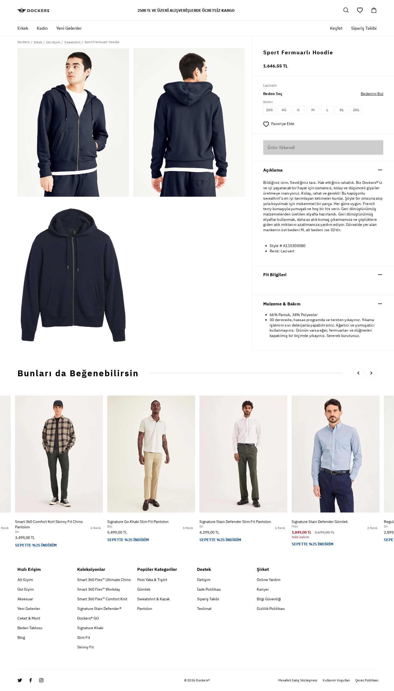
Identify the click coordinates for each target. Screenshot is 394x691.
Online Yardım (268, 579)
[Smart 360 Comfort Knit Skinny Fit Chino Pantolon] (59, 454)
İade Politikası (209, 589)
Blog (21, 637)
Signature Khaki (90, 627)
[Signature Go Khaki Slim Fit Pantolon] (151, 454)
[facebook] (30, 680)
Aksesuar (25, 599)
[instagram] (41, 680)
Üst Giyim (25, 589)
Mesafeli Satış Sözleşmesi (297, 680)
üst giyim (53, 42)
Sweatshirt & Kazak (153, 599)
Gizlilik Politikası (271, 608)
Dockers (23, 42)
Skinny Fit (85, 647)
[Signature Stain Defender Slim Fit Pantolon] (243, 454)
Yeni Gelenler (28, 608)
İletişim (203, 579)
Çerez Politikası (366, 680)
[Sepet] (374, 10)
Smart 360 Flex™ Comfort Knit (102, 599)
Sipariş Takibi (364, 28)
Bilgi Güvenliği (269, 599)
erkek (38, 42)
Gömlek (143, 589)
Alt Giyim (25, 579)
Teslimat (204, 608)
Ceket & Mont (28, 618)
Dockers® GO (88, 618)
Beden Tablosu (29, 627)
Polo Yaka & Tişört (152, 579)
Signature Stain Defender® (99, 608)
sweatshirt (72, 42)
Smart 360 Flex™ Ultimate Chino (104, 579)
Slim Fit (83, 637)
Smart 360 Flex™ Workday (98, 589)
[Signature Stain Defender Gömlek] (336, 454)
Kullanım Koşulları (336, 680)
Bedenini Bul (372, 93)
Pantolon (144, 608)
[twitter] (20, 680)
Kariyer (263, 589)
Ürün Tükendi (281, 147)
